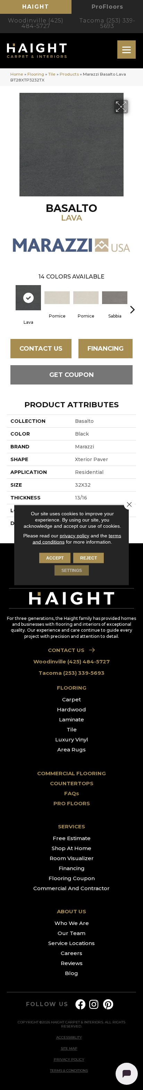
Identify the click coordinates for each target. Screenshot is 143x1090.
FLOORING (71, 687)
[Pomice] (57, 298)
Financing (105, 348)
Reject (88, 558)
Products (69, 74)
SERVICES (71, 826)
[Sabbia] (114, 298)
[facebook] (80, 1004)
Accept (55, 558)
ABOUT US (71, 911)
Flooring (35, 74)
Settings (71, 570)
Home (16, 74)
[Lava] (28, 297)
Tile (52, 74)
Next (132, 298)
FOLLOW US (47, 1004)
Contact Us (40, 348)
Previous (10, 298)
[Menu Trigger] (126, 49)
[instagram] (93, 1004)
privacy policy (74, 535)
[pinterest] (108, 1004)
